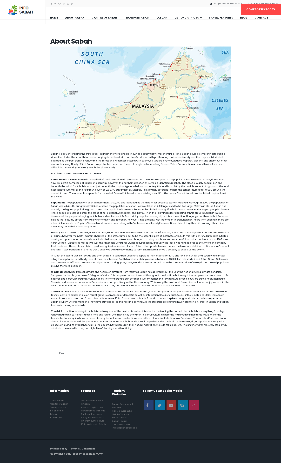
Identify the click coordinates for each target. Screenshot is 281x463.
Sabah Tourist (119, 421)
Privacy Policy (58, 448)
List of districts (186, 18)
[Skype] (183, 405)
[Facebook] (149, 405)
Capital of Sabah (104, 18)
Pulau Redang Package (124, 427)
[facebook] (51, 3)
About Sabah (75, 18)
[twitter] (55, 3)
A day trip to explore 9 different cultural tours (92, 419)
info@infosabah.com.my (228, 3)
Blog (244, 18)
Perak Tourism (119, 417)
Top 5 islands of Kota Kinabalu (92, 402)
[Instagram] (72, 3)
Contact (261, 18)
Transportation (136, 18)
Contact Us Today (260, 9)
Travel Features (221, 18)
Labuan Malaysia (121, 424)
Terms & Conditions (83, 448)
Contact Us (56, 417)
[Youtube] (68, 3)
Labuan (161, 18)
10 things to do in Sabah (93, 424)
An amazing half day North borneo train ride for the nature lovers (93, 411)
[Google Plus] (59, 3)
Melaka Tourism (120, 414)
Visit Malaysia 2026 (122, 410)
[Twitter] (160, 405)
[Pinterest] (64, 3)
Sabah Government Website (122, 406)
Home (54, 18)
